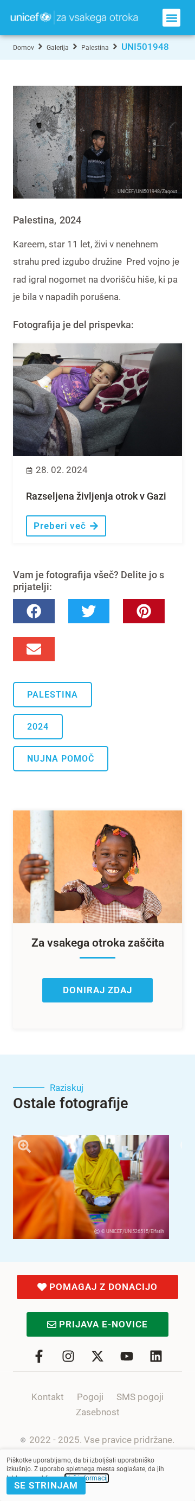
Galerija (58, 48)
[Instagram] (68, 1356)
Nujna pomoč (60, 758)
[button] (171, 18)
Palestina (95, 48)
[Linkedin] (156, 1356)
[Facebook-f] (39, 1356)
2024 (70, 220)
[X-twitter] (97, 1356)
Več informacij (87, 1478)
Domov (23, 48)
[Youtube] (126, 1356)
